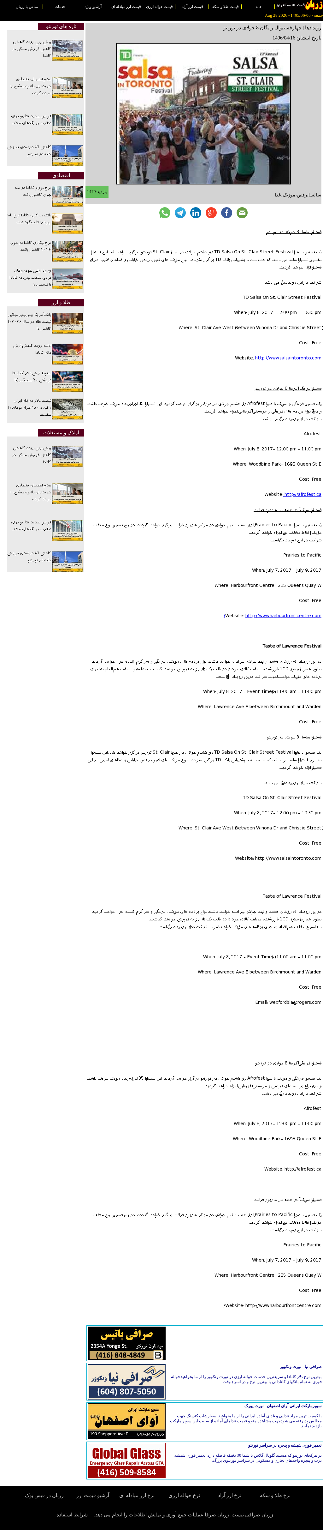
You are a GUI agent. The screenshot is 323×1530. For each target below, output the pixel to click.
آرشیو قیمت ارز (92, 1495)
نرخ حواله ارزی (184, 1495)
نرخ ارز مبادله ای (137, 1495)
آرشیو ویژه (93, 6)
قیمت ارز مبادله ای (126, 6)
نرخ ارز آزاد (229, 1495)
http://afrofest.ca (302, 495)
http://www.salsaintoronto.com (288, 358)
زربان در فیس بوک (45, 1495)
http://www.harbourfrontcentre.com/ (272, 616)
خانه (258, 6)
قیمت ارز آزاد (192, 6)
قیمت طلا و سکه (225, 6)
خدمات (60, 6)
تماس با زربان (27, 6)
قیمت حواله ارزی (159, 6)
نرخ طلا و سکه (275, 1495)
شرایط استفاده (72, 1514)
